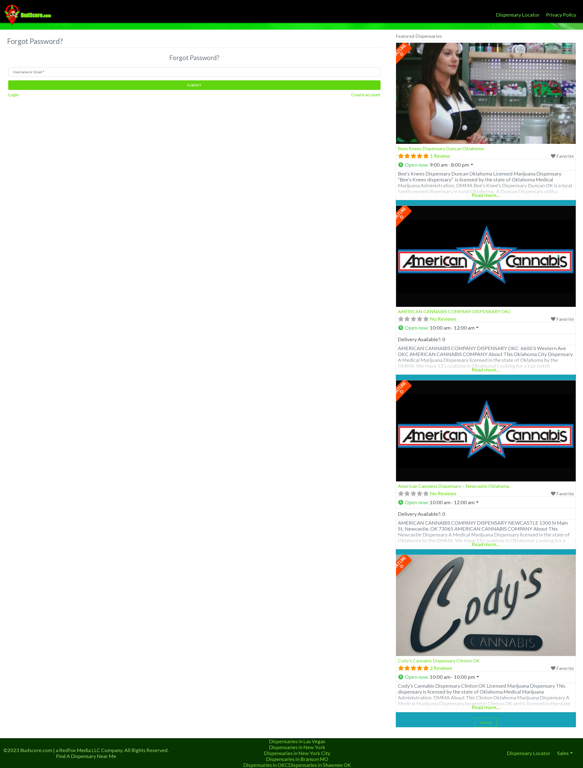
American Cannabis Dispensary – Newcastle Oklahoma (453, 486)
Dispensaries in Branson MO (297, 759)
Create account (366, 94)
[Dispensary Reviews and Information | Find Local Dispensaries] (28, 14)
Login (13, 94)
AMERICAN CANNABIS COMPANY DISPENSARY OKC (454, 311)
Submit (194, 85)
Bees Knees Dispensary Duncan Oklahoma (440, 148)
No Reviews (443, 319)
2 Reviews (441, 668)
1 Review (440, 156)
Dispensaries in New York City (297, 753)
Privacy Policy (561, 15)
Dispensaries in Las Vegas (297, 741)
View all (486, 722)
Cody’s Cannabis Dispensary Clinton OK (439, 660)
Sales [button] (563, 753)
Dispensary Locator (518, 15)
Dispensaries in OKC (265, 765)
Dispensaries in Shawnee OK (319, 765)
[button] (486, 165)
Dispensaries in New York (297, 747)
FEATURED (399, 51)
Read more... (486, 195)
